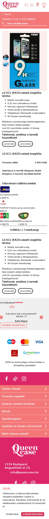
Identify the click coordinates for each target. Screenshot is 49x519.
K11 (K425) (28, 19)
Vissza (7, 14)
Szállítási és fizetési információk (22, 426)
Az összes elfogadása (32, 514)
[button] (26, 5)
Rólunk (6, 411)
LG (16, 19)
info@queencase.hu (24, 472)
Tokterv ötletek (11, 389)
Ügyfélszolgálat (11, 418)
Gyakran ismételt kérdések (18, 403)
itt (33, 503)
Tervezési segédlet (13, 396)
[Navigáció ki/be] (44, 5)
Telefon (6, 19)
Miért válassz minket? (15, 433)
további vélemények (13, 325)
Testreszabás (12, 514)
